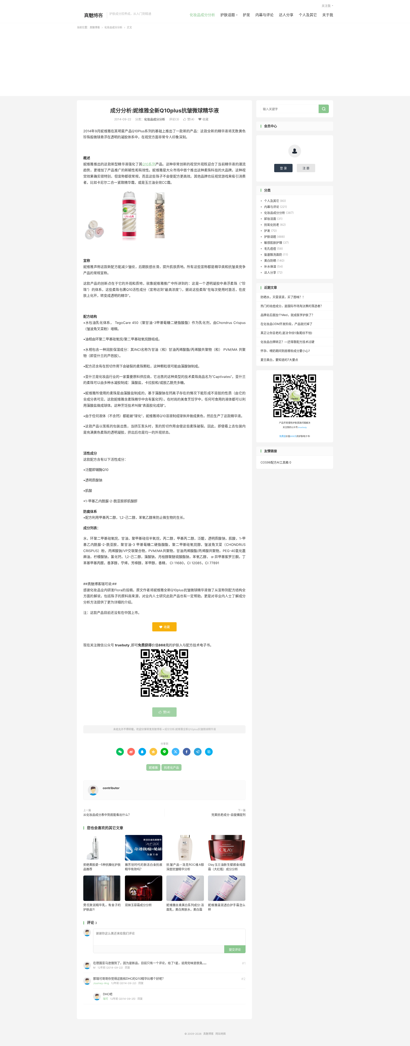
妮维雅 (153, 767)
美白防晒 (270, 260)
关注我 (326, 5)
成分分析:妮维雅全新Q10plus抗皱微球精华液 (164, 110)
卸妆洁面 (270, 218)
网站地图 (220, 1033)
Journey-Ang (101, 983)
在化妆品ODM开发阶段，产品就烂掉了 (286, 324)
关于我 (327, 15)
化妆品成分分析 (202, 15)
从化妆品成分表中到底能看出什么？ (107, 814)
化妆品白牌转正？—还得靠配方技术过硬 (287, 342)
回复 (127, 967)
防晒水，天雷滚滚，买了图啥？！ (283, 297)
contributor (111, 788)
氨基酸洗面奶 (273, 254)
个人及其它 (308, 15)
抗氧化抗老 (271, 224)
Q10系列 (148, 164)
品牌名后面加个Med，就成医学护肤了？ (288, 315)
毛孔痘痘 (270, 248)
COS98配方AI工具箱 (274, 462)
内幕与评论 (264, 15)
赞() (188, 119)
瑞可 (105, 998)
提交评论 (235, 949)
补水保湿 (270, 266)
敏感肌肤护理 (273, 242)
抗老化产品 (171, 767)
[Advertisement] (205, 61)
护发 (246, 15)
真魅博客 (91, 15)
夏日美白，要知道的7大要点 (279, 359)
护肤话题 (227, 15)
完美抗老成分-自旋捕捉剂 (228, 814)
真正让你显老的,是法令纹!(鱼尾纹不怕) (286, 333)
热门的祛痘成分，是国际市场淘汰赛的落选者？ (292, 306)
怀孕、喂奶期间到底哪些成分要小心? (285, 351)
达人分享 (286, 15)
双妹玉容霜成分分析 (138, 905)
